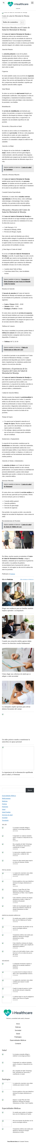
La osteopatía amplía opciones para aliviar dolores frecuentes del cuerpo (16, 708)
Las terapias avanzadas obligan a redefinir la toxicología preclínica (21, 828)
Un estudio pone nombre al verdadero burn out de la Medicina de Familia (22, 919)
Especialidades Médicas (9, 795)
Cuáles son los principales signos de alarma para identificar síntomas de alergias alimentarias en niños (22, 907)
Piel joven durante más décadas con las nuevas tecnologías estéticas (23, 927)
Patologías (5, 806)
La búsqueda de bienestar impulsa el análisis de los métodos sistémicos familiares (22, 965)
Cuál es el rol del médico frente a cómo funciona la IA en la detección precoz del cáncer (23, 953)
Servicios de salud (7, 815)
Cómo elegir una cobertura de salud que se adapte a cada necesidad (16, 675)
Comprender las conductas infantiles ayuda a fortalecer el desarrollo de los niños (22, 837)
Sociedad (4, 817)
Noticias (12, 574)
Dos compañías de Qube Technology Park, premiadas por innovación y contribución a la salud (22, 845)
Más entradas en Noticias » (27, 579)
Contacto (18, 1043)
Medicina (4, 801)
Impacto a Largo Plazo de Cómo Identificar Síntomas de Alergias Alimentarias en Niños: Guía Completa (23, 891)
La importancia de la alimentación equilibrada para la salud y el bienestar (17, 773)
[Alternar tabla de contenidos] (21, 22)
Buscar (30, 790)
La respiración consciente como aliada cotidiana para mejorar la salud (23, 873)
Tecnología (5, 820)
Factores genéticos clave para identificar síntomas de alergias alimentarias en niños (23, 883)
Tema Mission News (12, 1141)
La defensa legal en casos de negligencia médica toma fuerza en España (23, 997)
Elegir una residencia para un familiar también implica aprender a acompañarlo (17, 609)
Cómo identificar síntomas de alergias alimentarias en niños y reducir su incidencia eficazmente (22, 899)
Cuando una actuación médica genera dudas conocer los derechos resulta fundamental (16, 642)
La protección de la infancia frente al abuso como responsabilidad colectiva (22, 972)
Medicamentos (6, 798)
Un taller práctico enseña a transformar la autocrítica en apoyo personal (16, 741)
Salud (3, 809)
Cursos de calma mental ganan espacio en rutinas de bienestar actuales (23, 861)
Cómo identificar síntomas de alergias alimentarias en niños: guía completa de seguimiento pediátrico (23, 944)
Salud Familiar (6, 812)
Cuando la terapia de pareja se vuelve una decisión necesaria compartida (22, 989)
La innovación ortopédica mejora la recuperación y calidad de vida (22, 853)
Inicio (18, 1024)
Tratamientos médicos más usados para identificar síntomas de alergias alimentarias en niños (23, 936)
